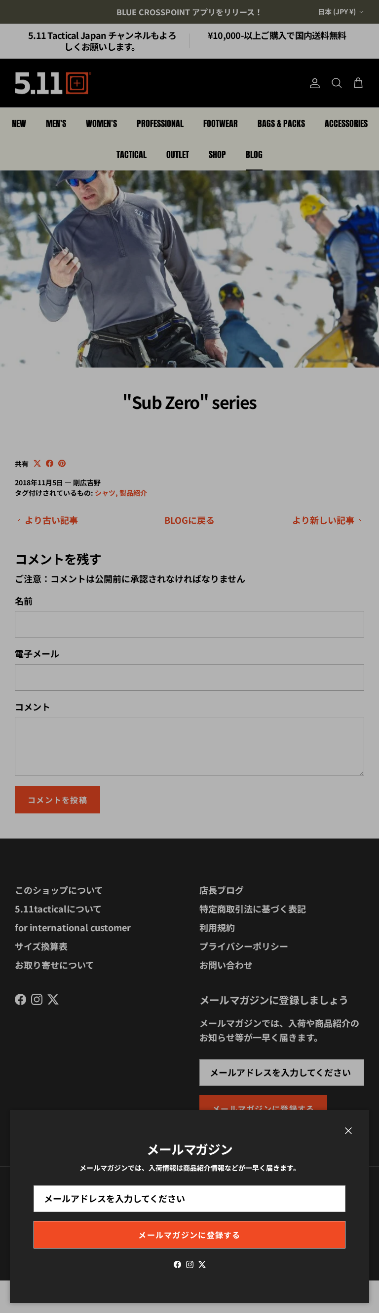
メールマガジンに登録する (189, 1235)
